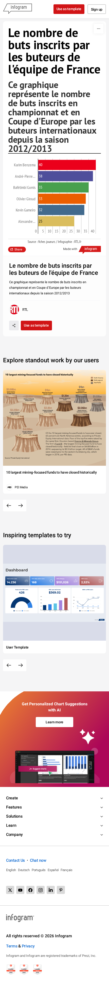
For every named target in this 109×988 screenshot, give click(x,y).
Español (53, 870)
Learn (11, 825)
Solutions (14, 816)
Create (12, 798)
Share (18, 249)
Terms (11, 946)
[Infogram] (17, 9)
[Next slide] (20, 505)
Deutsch (24, 870)
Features (14, 807)
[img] (67, 165)
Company (14, 834)
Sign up (96, 9)
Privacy (28, 946)
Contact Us (15, 860)
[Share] (14, 325)
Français (66, 870)
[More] (98, 28)
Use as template (69, 9)
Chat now (38, 860)
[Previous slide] (9, 505)
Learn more (54, 722)
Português (39, 870)
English (11, 870)
